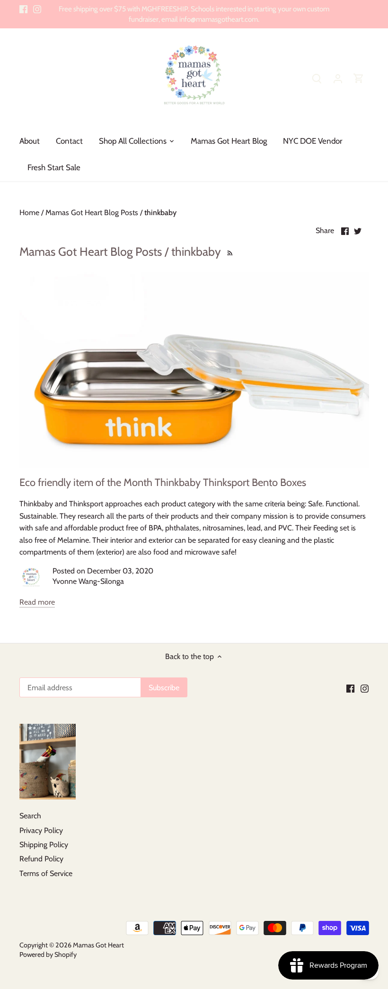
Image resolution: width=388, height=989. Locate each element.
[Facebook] (23, 9)
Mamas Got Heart (98, 945)
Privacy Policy (41, 830)
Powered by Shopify (48, 954)
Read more (37, 602)
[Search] (317, 78)
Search (30, 815)
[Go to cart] (358, 78)
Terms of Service (45, 873)
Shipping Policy (43, 844)
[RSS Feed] (229, 251)
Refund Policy (41, 858)
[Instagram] (37, 9)
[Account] (337, 78)
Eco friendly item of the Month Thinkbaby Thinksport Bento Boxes (162, 482)
